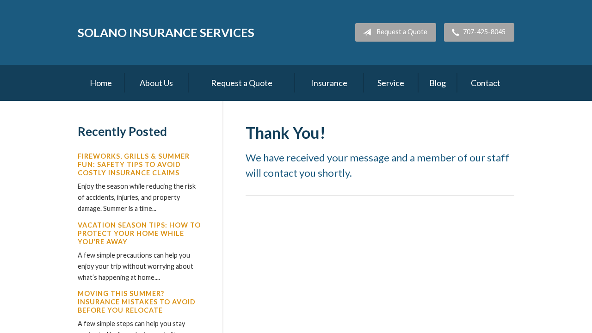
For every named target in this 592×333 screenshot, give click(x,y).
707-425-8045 (484, 32)
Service (390, 83)
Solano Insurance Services (166, 32)
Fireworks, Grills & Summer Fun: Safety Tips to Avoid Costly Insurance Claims (134, 164)
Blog (437, 83)
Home (101, 83)
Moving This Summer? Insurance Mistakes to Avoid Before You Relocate (137, 302)
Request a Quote (401, 32)
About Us (156, 83)
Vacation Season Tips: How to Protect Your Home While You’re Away (139, 233)
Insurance (329, 83)
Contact (485, 83)
